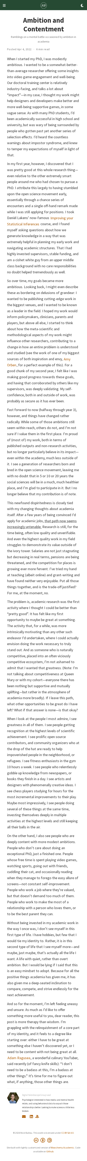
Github (49, 1151)
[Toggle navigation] (4, 5)
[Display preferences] (82, 5)
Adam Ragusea (18, 1058)
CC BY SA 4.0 (67, 1132)
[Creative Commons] (43, 1140)
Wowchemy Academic (62, 1147)
